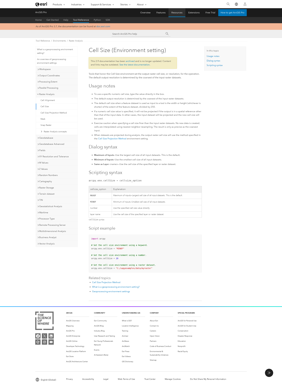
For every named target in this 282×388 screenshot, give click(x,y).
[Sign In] (245, 4)
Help (65, 20)
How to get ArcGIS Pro (232, 12)
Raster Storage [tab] (46, 187)
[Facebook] (38, 336)
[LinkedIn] (51, 336)
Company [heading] (154, 313)
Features (161, 12)
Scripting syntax (215, 65)
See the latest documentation (134, 64)
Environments (59, 41)
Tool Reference (81, 20)
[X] (44, 336)
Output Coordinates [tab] (49, 75)
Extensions (194, 12)
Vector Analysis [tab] (47, 243)
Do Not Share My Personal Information (208, 379)
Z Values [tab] (43, 169)
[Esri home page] (41, 4)
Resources (176, 12)
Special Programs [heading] (186, 313)
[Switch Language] (236, 4)
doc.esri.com (103, 26)
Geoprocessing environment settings (111, 291)
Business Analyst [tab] (47, 237)
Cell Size (45, 106)
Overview (145, 12)
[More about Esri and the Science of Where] (44, 321)
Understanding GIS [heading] (131, 313)
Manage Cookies (173, 379)
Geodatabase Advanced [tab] (51, 144)
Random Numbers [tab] (48, 175)
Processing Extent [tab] (48, 81)
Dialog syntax (213, 60)
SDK (108, 20)
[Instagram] (44, 342)
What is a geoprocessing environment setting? (55, 51)
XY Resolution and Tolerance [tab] (54, 156)
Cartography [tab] (45, 181)
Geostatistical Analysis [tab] (50, 206)
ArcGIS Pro (41, 12)
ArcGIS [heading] (69, 313)
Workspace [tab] (45, 69)
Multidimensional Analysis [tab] (52, 231)
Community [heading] (99, 313)
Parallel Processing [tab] (48, 88)
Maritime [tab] (43, 212)
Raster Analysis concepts (55, 131)
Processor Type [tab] (47, 218)
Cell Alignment (48, 100)
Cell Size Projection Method (54, 113)
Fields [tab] (42, 150)
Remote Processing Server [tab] (52, 225)
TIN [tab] (41, 200)
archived (130, 61)
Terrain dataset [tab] (46, 194)
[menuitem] (77, 320)
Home (38, 20)
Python (97, 20)
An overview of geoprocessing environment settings (51, 61)
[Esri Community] (38, 342)
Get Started (52, 20)
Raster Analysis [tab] (46, 94)
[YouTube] (51, 342)
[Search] (228, 4)
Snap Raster (46, 125)
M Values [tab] (43, 162)
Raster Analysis (76, 41)
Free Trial (210, 12)
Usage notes (213, 56)
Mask (43, 119)
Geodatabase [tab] (46, 138)
